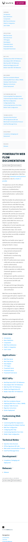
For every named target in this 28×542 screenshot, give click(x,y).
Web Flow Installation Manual (11, 77)
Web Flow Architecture (9, 21)
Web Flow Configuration (10, 101)
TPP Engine (7, 40)
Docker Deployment (9, 86)
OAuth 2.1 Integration (9, 23)
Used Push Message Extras (10, 124)
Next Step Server (8, 38)
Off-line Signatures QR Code (11, 119)
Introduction (7, 14)
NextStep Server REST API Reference (13, 59)
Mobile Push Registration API (11, 65)
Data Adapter (7, 42)
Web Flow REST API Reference (11, 63)
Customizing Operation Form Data (12, 105)
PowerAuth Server (8, 44)
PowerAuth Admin (8, 46)
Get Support (20, 3)
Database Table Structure (10, 82)
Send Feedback (17, 165)
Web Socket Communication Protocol (13, 122)
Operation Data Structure (10, 117)
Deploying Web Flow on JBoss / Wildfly (13, 80)
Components (7, 19)
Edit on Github (7, 165)
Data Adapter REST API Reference (12, 61)
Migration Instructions (9, 84)
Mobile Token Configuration (11, 107)
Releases (6, 146)
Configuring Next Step (9, 103)
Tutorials (4, 539)
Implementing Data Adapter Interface (13, 98)
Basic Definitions (8, 16)
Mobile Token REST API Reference (12, 67)
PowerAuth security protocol (18, 176)
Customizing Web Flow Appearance (13, 96)
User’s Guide (7, 25)
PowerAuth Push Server (10, 49)
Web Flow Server (8, 35)
